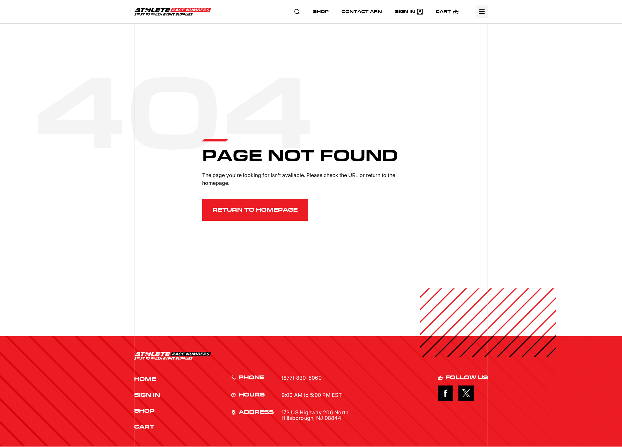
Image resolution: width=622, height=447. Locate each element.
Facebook (445, 393)
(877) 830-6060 (302, 378)
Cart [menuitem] (443, 12)
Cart (144, 427)
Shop (144, 411)
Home (145, 379)
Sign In (147, 395)
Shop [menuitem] (320, 12)
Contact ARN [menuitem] (361, 12)
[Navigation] (482, 12)
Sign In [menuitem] (405, 12)
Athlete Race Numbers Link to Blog (172, 12)
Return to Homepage (255, 209)
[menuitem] (297, 12)
